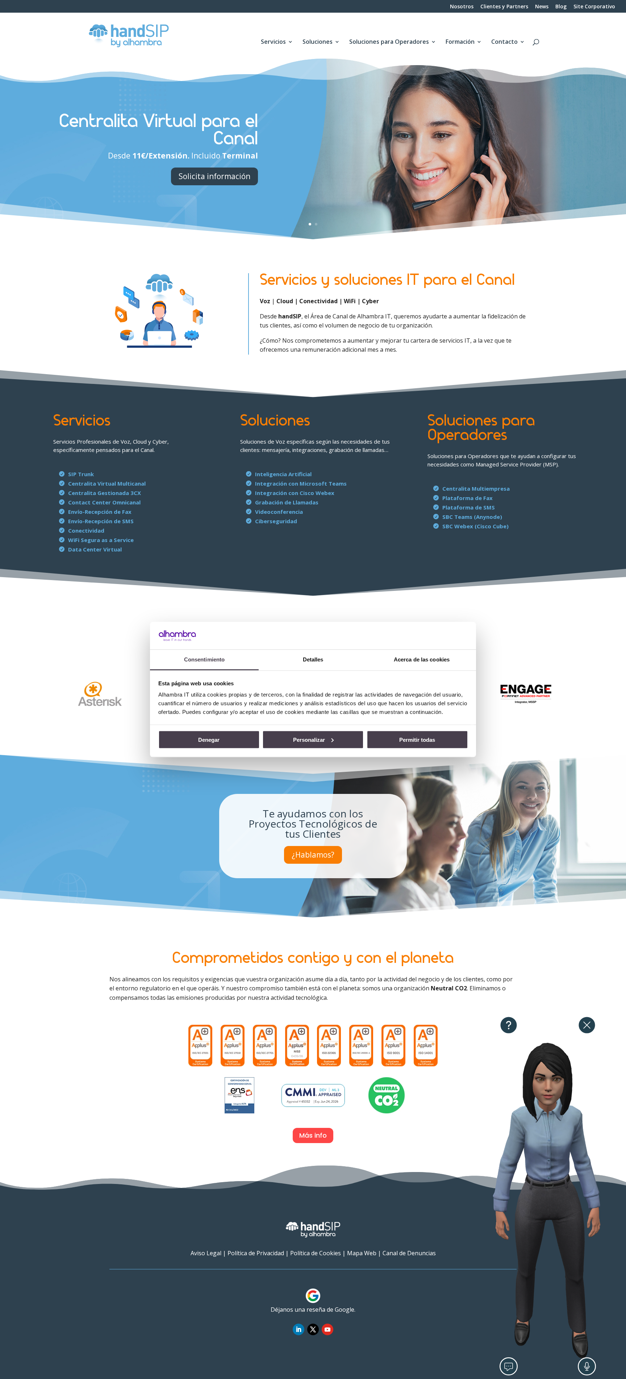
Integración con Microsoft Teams (301, 483)
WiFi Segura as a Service (101, 539)
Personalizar (309, 739)
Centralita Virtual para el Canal (158, 130)
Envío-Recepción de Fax (100, 511)
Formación (460, 42)
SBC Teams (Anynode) (472, 516)
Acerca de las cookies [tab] (422, 659)
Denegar (209, 739)
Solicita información (214, 176)
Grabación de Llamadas (286, 502)
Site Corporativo (594, 7)
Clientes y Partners (504, 7)
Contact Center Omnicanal (104, 502)
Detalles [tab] (313, 659)
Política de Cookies (315, 1253)
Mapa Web (361, 1253)
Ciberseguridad (276, 521)
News (541, 7)
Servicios (273, 42)
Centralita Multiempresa (476, 488)
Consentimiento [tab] (204, 659)
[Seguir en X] (313, 1329)
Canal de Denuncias (409, 1253)
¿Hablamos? (313, 855)
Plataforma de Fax (467, 498)
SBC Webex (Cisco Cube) (475, 526)
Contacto (504, 42)
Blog (561, 7)
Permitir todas (417, 739)
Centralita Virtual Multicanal (107, 483)
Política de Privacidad (256, 1253)
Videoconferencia (279, 511)
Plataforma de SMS (468, 507)
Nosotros (461, 7)
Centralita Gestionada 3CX (104, 492)
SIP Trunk (81, 474)
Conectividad (86, 530)
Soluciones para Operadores (389, 42)
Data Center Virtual (95, 549)
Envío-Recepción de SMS (101, 521)
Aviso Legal (206, 1253)
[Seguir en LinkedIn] (298, 1329)
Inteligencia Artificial (283, 474)
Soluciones (317, 42)
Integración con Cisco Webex (294, 492)
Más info (313, 1135)
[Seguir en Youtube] (327, 1329)
